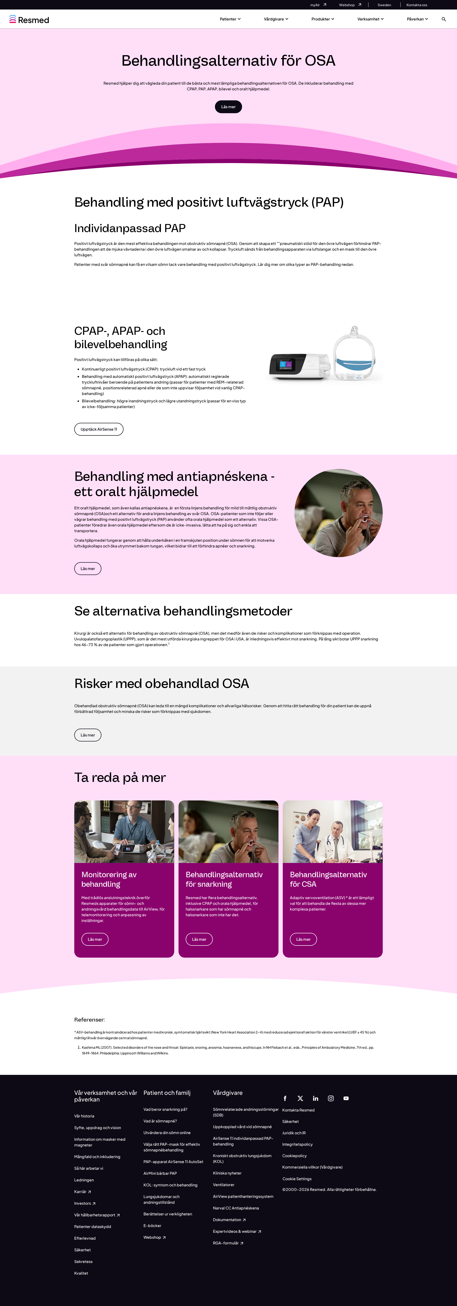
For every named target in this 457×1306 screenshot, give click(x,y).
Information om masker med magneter (99, 1142)
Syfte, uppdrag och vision (97, 1127)
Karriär (80, 1191)
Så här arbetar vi (88, 1168)
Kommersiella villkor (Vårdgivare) (312, 1167)
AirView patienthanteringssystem (243, 1196)
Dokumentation (227, 1219)
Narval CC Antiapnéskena (236, 1207)
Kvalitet (81, 1273)
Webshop (153, 1237)
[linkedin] (315, 1097)
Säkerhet (82, 1249)
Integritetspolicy (297, 1144)
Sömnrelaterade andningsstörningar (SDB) (246, 1112)
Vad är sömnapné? (160, 1120)
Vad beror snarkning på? (165, 1109)
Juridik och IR (294, 1132)
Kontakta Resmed (298, 1109)
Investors (83, 1203)
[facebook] (285, 1097)
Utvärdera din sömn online (167, 1132)
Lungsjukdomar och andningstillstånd (161, 1199)
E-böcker (152, 1225)
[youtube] (346, 1097)
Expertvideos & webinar (235, 1231)
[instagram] (331, 1097)
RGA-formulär (226, 1242)
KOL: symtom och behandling (171, 1184)
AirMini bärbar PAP (160, 1173)
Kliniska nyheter (227, 1172)
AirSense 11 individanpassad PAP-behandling (243, 1141)
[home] (29, 19)
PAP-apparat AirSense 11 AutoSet (173, 1161)
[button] (443, 19)
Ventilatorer (223, 1184)
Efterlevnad (85, 1238)
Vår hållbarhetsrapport (95, 1214)
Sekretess (83, 1261)
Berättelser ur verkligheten (168, 1213)
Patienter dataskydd (92, 1226)
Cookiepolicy (294, 1155)
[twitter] (300, 1097)
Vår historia (84, 1115)
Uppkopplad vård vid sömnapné (242, 1126)
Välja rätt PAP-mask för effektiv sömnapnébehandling (172, 1147)
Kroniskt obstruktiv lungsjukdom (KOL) (242, 1158)
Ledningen (84, 1179)
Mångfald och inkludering (97, 1156)
